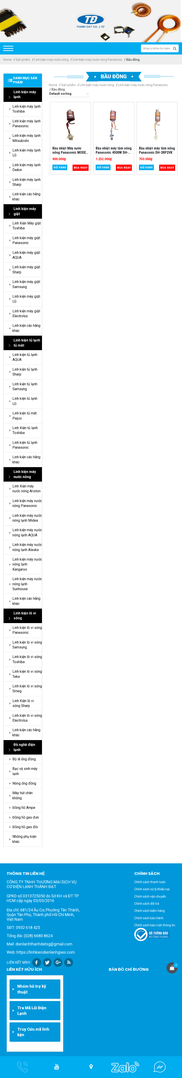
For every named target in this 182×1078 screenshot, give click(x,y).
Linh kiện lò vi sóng (25, 615)
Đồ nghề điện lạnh (24, 747)
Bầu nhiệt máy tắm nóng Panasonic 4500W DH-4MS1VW (114, 152)
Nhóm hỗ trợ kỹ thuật (31, 989)
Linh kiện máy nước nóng (51, 59)
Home (7, 59)
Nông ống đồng (24, 783)
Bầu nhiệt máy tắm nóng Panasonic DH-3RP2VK (157, 150)
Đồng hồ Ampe (23, 807)
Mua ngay (80, 167)
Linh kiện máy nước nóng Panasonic (97, 59)
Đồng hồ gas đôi (25, 827)
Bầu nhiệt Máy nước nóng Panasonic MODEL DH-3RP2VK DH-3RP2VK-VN (70, 154)
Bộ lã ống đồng (24, 759)
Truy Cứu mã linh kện (33, 1032)
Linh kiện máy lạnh (25, 94)
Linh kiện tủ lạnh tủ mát (27, 342)
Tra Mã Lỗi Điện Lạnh (31, 1010)
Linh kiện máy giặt (25, 211)
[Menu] (8, 48)
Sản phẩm (23, 59)
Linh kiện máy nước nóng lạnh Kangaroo (27, 564)
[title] (57, 1067)
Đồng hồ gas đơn (25, 817)
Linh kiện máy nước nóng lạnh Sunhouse (27, 584)
